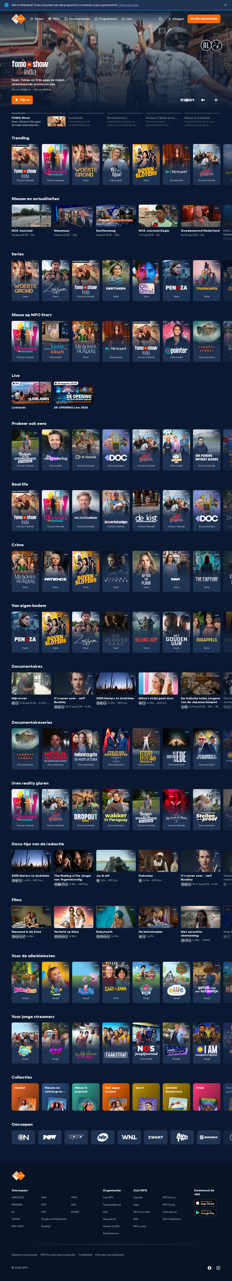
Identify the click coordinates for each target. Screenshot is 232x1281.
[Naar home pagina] (19, 19)
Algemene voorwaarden (25, 1255)
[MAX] (103, 1137)
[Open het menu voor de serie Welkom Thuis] (65, 1026)
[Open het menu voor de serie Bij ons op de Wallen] (186, 793)
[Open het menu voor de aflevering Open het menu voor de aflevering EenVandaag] (132, 208)
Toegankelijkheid (112, 1205)
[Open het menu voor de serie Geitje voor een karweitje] (217, 965)
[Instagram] (218, 1268)
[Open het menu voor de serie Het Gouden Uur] (186, 615)
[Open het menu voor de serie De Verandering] (65, 433)
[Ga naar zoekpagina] (160, 19)
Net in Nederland (172, 1219)
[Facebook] (209, 1268)
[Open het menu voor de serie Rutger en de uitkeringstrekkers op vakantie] (35, 433)
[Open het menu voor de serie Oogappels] (217, 615)
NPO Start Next (141, 1212)
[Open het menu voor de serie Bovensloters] (156, 147)
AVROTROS (18, 1197)
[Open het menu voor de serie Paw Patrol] (156, 965)
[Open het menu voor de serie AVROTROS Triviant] (186, 147)
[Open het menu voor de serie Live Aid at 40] (156, 732)
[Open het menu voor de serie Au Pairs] (217, 147)
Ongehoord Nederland (53, 1219)
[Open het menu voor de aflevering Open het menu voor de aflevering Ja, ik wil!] (132, 853)
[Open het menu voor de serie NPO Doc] (126, 433)
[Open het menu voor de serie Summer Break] (35, 1026)
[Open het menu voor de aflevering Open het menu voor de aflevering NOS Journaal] (47, 208)
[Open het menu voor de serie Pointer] (186, 324)
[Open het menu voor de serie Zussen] (65, 264)
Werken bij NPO (111, 1226)
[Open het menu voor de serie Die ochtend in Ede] (186, 732)
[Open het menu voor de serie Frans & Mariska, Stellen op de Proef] (217, 793)
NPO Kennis (169, 1197)
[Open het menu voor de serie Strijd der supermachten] (126, 732)
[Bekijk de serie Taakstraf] (116, 1043)
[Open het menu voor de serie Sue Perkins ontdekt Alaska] (217, 433)
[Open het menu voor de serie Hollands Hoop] (156, 615)
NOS (43, 1205)
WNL (73, 1205)
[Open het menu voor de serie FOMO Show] (35, 147)
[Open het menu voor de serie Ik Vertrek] (96, 433)
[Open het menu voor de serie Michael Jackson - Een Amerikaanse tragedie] (65, 732)
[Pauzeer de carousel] (216, 100)
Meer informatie (129, 5)
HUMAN (16, 1219)
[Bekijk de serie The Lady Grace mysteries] (86, 1043)
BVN (135, 1219)
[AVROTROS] (182, 1137)
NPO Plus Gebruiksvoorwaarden (58, 1255)
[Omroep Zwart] (155, 1137)
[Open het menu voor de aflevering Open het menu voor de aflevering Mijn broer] (47, 676)
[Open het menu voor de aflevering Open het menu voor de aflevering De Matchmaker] (174, 909)
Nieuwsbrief (109, 1219)
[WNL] (129, 1137)
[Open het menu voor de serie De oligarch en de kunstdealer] (217, 732)
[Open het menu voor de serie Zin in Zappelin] (65, 965)
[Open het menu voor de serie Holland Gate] (96, 732)
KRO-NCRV (18, 1226)
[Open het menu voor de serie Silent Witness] (126, 554)
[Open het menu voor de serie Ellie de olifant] (186, 965)
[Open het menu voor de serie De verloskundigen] (126, 494)
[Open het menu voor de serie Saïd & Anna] (126, 965)
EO (13, 1212)
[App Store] (205, 1202)
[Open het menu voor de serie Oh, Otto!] (156, 264)
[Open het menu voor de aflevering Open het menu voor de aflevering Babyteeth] (132, 909)
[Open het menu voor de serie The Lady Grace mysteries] (96, 1026)
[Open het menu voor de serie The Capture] (217, 554)
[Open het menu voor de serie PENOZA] (186, 264)
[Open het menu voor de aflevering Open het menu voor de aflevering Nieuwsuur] (90, 208)
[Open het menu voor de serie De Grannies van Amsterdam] (65, 147)
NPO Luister (139, 1226)
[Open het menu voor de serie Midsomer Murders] (96, 324)
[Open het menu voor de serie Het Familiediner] (96, 494)
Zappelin (138, 1197)
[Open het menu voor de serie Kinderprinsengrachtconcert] (186, 1026)
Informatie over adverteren (109, 1255)
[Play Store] (205, 1212)
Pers (105, 1212)
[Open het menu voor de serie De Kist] (156, 494)
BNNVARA (17, 1205)
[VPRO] (76, 1137)
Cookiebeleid (85, 1255)
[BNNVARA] (208, 1137)
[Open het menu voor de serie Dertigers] (126, 264)
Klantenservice (111, 1233)
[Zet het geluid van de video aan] (203, 100)
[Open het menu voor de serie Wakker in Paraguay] (126, 793)
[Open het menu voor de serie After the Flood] (156, 554)
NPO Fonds (169, 1205)
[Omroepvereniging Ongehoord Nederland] (23, 1137)
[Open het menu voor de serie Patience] (65, 554)
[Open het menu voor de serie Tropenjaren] (217, 264)
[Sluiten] (225, 5)
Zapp (136, 1205)
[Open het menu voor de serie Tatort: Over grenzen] (186, 554)
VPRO (74, 1197)
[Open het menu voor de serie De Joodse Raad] (126, 615)
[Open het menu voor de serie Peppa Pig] (96, 965)
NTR (43, 1212)
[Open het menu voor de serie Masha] (35, 965)
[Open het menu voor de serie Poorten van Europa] (217, 324)
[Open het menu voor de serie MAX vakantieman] (186, 433)
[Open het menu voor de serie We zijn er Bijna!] (126, 147)
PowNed (46, 1226)
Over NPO (108, 1197)
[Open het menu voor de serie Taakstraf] (126, 1026)
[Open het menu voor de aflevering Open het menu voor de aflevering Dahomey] (174, 853)
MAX (43, 1197)
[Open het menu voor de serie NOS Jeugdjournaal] (156, 1026)
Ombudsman (170, 1212)
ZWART (75, 1212)
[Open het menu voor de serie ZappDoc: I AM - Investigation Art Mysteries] (217, 1026)
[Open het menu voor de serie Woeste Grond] (96, 147)
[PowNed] (50, 1137)
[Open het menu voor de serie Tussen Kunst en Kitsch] (65, 324)
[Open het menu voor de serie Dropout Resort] (96, 793)
